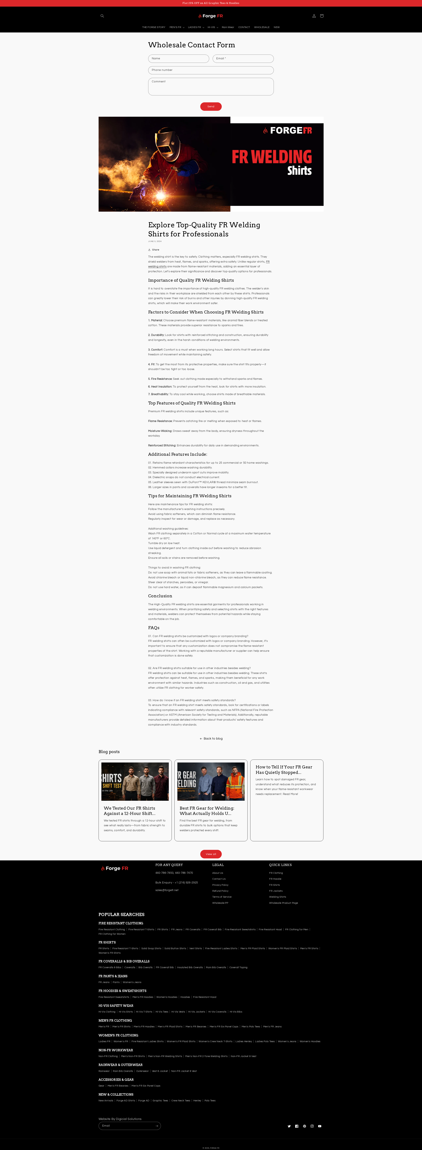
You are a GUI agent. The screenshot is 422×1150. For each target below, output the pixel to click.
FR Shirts (274, 885)
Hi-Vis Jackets (196, 1012)
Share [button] (155, 250)
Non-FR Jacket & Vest (243, 1056)
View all (211, 854)
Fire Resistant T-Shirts (141, 929)
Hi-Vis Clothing (107, 1012)
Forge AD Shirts (126, 1100)
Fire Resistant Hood (270, 929)
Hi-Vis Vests (178, 1012)
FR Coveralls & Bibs (110, 967)
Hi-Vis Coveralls (217, 1012)
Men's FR (104, 1026)
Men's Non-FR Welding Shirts (165, 1056)
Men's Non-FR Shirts (133, 1056)
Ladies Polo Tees (265, 1041)
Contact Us (219, 879)
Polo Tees (210, 1100)
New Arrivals (106, 1100)
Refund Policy (220, 891)
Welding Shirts (277, 897)
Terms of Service (222, 897)
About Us (217, 873)
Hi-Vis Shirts (126, 1012)
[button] (102, 16)
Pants (116, 982)
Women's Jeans (132, 982)
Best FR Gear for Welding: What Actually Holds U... (207, 811)
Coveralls (129, 967)
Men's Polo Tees (251, 1026)
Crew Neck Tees (180, 1100)
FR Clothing (276, 873)
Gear (102, 1086)
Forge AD (144, 1100)
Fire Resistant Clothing (112, 929)
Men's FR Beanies (196, 1026)
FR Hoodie (275, 879)
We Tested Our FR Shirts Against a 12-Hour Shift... (129, 811)
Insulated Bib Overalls (190, 967)
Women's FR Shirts (110, 953)
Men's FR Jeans (272, 1026)
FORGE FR (214, 1148)
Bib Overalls (145, 967)
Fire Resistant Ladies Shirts (221, 948)
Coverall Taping (238, 967)
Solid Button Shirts (175, 948)
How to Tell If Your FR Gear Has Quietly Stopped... (284, 769)
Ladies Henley (244, 1041)
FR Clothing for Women (112, 934)
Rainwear (104, 1071)
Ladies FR (104, 1041)
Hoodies (185, 997)
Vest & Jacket (160, 1071)
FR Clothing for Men (296, 929)
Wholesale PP (220, 903)
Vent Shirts (195, 948)
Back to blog (213, 738)
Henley (197, 1100)
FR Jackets (276, 891)
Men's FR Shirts (309, 948)
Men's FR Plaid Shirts (253, 948)
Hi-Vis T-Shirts (144, 1012)
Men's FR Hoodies (143, 997)
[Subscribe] (157, 1126)
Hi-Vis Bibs (236, 1012)
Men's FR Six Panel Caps (224, 1026)
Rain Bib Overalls (216, 967)
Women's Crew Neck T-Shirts (215, 1041)
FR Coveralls (193, 929)
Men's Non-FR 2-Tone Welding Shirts (206, 1056)
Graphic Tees (160, 1100)
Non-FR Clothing (108, 1056)
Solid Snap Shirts (151, 948)
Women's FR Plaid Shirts (282, 948)
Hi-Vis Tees (162, 1012)
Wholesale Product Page (283, 903)
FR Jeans (176, 929)
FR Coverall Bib (213, 929)
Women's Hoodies (166, 997)
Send (211, 106)
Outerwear (142, 1071)
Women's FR (121, 1041)
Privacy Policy (220, 885)
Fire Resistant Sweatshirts (240, 929)
